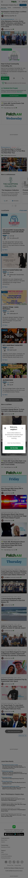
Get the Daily (14, 448)
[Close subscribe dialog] (22, 428)
